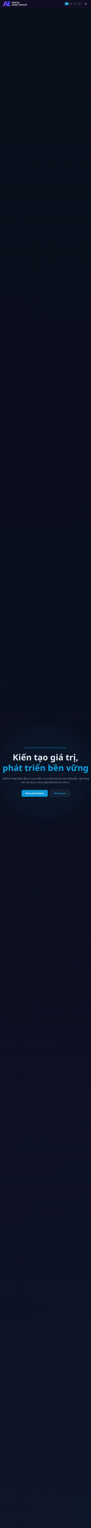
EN (71, 4)
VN (67, 4)
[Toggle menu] (85, 3)
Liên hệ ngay (60, 793)
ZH (79, 4)
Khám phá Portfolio (34, 793)
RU (75, 4)
